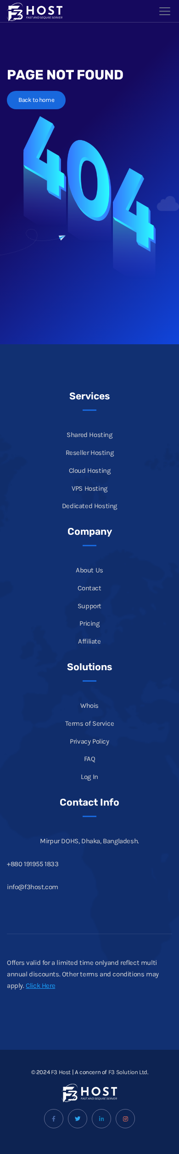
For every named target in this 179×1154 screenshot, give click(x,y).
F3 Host (61, 1072)
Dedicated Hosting (89, 506)
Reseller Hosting (90, 452)
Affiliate (89, 641)
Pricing (89, 623)
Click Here (40, 985)
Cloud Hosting (90, 470)
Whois (89, 705)
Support (89, 606)
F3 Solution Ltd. (128, 1072)
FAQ (89, 759)
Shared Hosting (89, 435)
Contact (89, 588)
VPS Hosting (89, 488)
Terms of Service (89, 723)
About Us (89, 570)
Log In (89, 777)
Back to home (36, 99)
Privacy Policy (89, 741)
